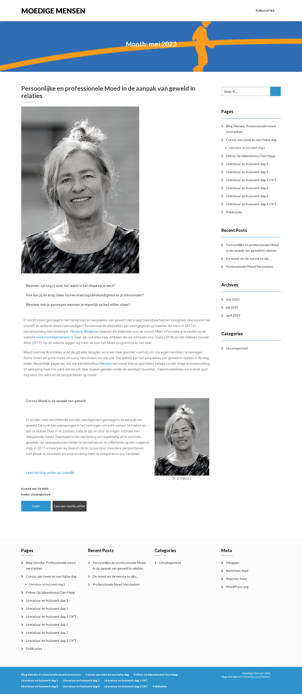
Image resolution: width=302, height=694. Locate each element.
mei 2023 (232, 299)
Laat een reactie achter (69, 506)
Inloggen (232, 563)
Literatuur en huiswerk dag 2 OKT (251, 204)
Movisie (106, 364)
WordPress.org (237, 587)
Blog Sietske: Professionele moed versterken (251, 129)
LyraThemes (262, 676)
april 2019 (233, 315)
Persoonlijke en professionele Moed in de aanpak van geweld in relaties (108, 92)
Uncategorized (40, 494)
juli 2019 (232, 307)
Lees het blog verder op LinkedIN (50, 473)
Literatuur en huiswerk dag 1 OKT (251, 180)
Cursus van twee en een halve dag (251, 140)
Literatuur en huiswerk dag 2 (247, 188)
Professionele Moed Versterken (249, 266)
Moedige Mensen (53, 10)
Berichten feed (237, 571)
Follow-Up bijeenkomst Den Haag (250, 156)
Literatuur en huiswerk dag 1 (247, 164)
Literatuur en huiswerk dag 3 (247, 147)
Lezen (36, 506)
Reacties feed (236, 579)
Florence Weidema (84, 331)
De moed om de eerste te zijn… (248, 258)
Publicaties (265, 10)
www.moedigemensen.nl (54, 337)
